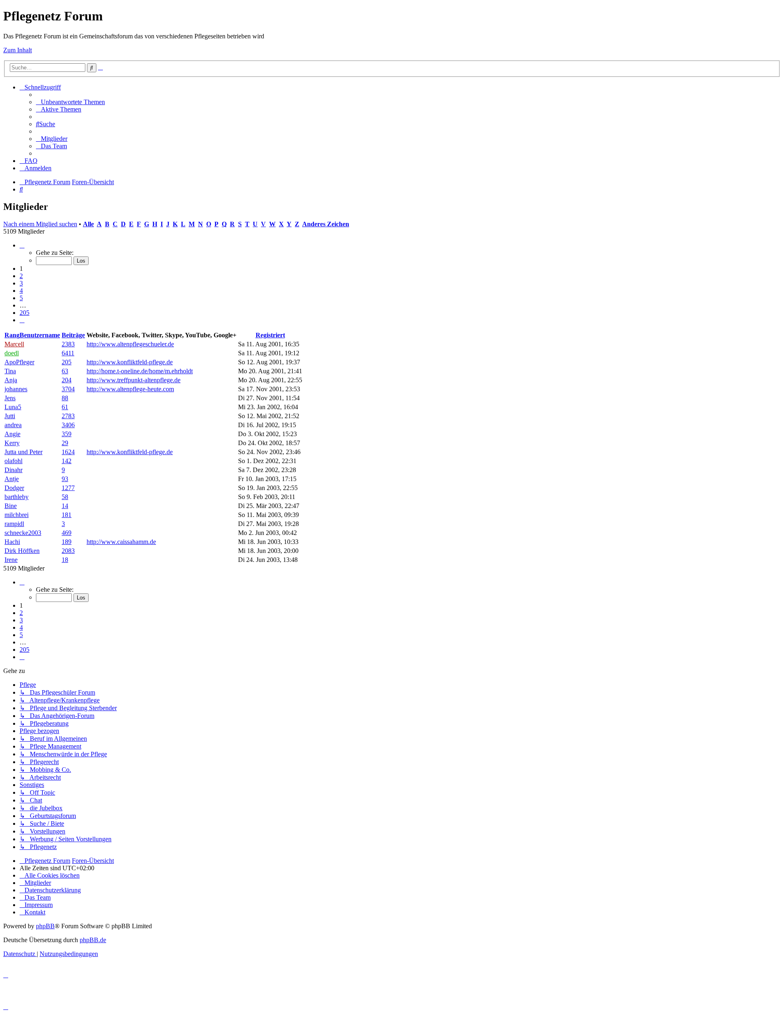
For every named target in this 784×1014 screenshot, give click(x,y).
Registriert (270, 335)
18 (65, 559)
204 (66, 380)
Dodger (14, 487)
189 (66, 541)
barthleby (16, 496)
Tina (10, 371)
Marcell (14, 344)
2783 (68, 415)
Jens (10, 397)
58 (65, 496)
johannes (15, 389)
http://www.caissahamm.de (121, 541)
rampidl (14, 523)
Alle (88, 224)
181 (66, 514)
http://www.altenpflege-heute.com (130, 389)
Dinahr (13, 469)
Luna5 (12, 406)
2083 (68, 550)
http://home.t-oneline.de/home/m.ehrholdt (140, 371)
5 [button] (21, 297)
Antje (11, 478)
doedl (11, 353)
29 (65, 442)
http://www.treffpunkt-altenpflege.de (133, 380)
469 (66, 532)
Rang (12, 335)
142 (66, 460)
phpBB (45, 926)
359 (66, 433)
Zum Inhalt (17, 50)
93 (65, 478)
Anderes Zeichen (325, 224)
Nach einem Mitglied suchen (40, 224)
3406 (68, 424)
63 (65, 371)
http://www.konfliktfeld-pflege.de (130, 362)
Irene (11, 559)
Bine (10, 505)
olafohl (13, 460)
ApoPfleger (19, 362)
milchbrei (16, 514)
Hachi (12, 541)
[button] (22, 245)
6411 (68, 353)
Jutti (9, 415)
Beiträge (73, 335)
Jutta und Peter (23, 451)
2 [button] (21, 275)
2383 (68, 344)
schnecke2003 (22, 532)
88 (65, 397)
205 (66, 362)
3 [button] (21, 283)
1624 (68, 451)
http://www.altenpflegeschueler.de (130, 344)
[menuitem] (70, 101)
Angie (12, 433)
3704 (68, 389)
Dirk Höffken (22, 550)
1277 (68, 487)
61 (65, 406)
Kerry (12, 442)
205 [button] (24, 312)
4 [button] (21, 290)
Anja (10, 380)
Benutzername (40, 335)
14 (65, 505)
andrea (13, 424)
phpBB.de (93, 939)
